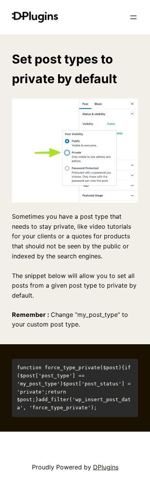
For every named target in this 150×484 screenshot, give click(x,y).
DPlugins (105, 467)
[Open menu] (133, 17)
